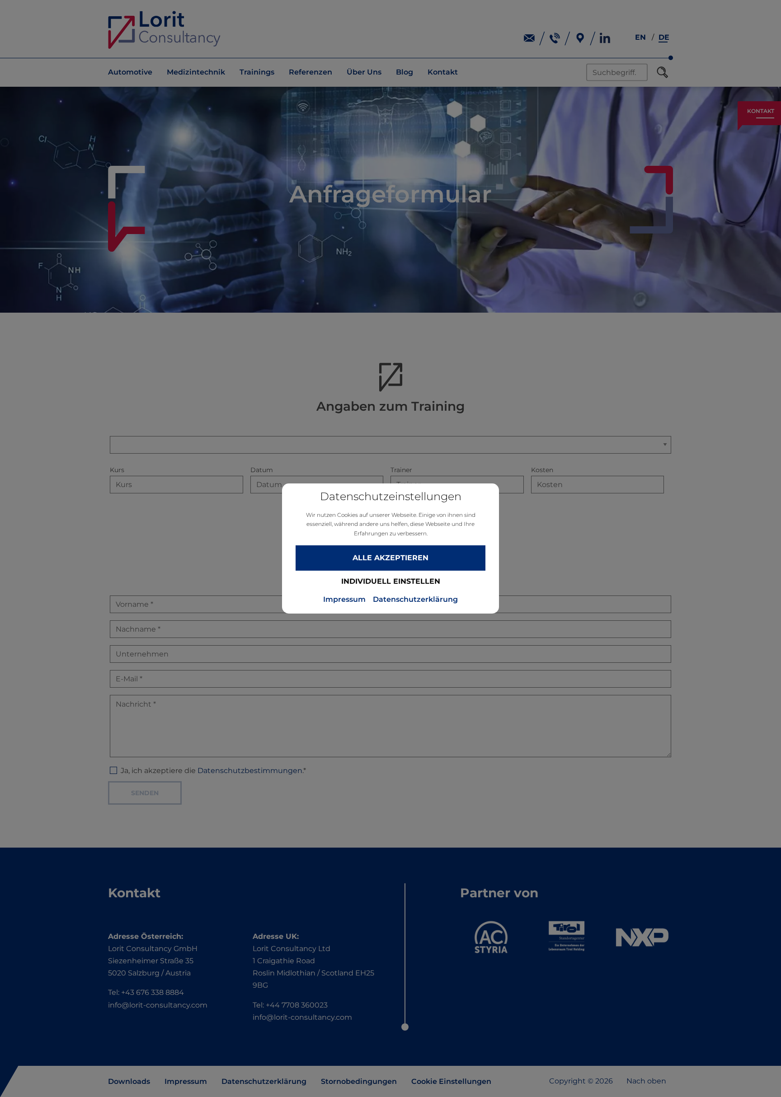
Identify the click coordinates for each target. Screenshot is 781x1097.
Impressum (344, 599)
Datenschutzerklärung (415, 599)
